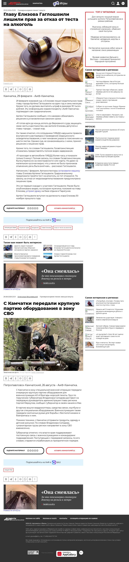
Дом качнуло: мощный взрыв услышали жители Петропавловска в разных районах (105, 19)
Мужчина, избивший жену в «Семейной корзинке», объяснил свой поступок (105, 29)
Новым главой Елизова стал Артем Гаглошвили (65, 255)
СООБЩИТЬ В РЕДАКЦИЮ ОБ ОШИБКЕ (84, 518)
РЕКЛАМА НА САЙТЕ (33, 518)
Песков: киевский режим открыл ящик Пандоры (108, 147)
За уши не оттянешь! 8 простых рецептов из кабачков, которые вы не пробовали (110, 75)
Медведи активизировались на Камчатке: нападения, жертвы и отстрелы (105, 39)
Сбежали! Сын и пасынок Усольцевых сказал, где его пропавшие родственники (110, 100)
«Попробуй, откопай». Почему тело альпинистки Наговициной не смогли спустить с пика (110, 303)
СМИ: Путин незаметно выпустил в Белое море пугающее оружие (109, 155)
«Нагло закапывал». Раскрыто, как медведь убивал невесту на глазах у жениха (110, 117)
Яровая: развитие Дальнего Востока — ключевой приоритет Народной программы (105, 59)
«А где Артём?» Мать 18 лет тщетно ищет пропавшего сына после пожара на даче (109, 336)
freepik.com (8, 83)
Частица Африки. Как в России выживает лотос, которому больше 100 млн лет (110, 83)
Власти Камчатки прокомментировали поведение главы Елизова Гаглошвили (27, 256)
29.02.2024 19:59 (10, 10)
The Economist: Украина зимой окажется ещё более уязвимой (107, 139)
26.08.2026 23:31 (10, 297)
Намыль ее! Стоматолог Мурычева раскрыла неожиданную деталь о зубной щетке (109, 311)
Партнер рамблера (47, 552)
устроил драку (33, 191)
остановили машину (69, 171)
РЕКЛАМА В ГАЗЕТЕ (50, 518)
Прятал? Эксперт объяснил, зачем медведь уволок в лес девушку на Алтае (109, 92)
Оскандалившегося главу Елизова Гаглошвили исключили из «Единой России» (67, 248)
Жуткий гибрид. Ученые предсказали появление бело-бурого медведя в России (110, 328)
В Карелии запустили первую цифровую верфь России (106, 164)
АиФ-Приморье (37, 372)
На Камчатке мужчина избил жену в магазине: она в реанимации (105, 49)
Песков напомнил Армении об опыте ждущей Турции (110, 130)
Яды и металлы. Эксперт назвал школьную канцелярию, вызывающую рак (108, 345)
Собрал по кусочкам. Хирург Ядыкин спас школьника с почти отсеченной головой (110, 108)
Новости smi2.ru (12, 289)
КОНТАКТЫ (63, 518)
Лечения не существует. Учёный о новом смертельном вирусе (109, 319)
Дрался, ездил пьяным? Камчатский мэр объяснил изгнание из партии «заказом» (26, 248)
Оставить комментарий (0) (64, 208)
